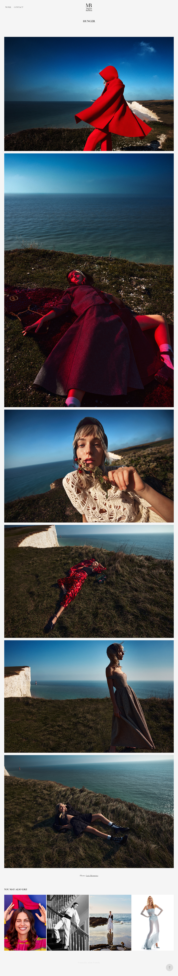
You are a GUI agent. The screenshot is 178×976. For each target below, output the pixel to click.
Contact (18, 7)
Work (8, 7)
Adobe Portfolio (94, 962)
